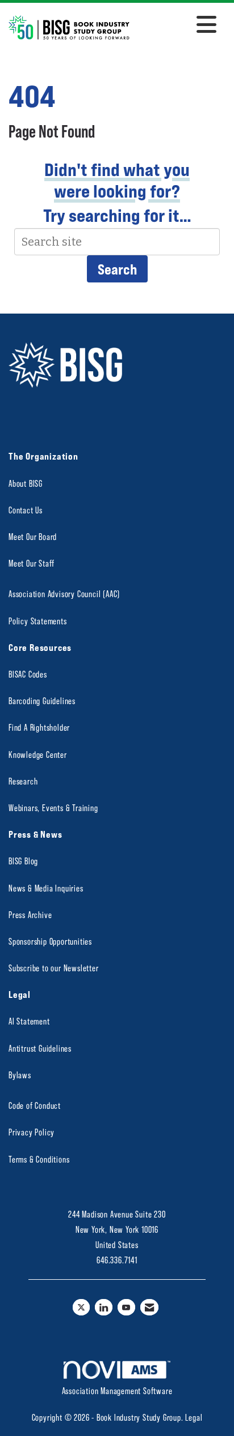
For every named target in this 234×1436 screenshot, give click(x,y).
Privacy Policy (32, 1131)
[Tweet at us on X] (81, 1307)
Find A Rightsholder (39, 727)
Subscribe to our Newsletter (54, 967)
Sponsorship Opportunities (50, 941)
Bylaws (20, 1074)
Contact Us (26, 509)
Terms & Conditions (39, 1159)
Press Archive (30, 914)
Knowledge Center (38, 754)
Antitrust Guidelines (40, 1048)
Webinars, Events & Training (53, 807)
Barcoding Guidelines (42, 700)
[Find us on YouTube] (126, 1307)
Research (23, 780)
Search (117, 268)
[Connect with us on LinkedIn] (103, 1307)
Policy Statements (38, 620)
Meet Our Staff (32, 563)
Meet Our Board (33, 536)
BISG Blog (23, 860)
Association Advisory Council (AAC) (64, 593)
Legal (193, 1417)
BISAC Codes (28, 673)
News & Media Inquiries (46, 887)
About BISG (26, 483)
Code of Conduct (35, 1105)
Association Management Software (117, 1390)
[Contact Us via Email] (149, 1307)
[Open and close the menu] (176, 25)
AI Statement (29, 1020)
